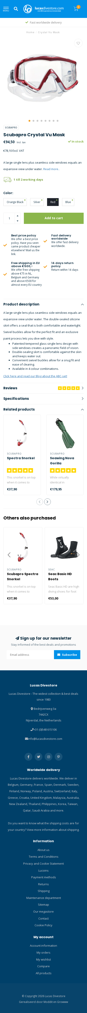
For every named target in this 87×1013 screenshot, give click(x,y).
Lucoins (43, 870)
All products (44, 973)
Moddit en (50, 1002)
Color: (8, 192)
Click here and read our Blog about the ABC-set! (35, 376)
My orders (43, 952)
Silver (36, 202)
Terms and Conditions (43, 857)
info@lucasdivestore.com (45, 739)
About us (43, 850)
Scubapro (11, 127)
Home (30, 32)
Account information (43, 946)
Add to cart (54, 218)
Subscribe (69, 655)
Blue (68, 202)
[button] (29, 121)
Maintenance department (43, 898)
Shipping (44, 891)
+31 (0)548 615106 (45, 729)
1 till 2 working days (28, 179)
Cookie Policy (43, 925)
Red (52, 202)
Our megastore (43, 911)
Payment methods (43, 877)
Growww (62, 1002)
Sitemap (43, 905)
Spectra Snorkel (21, 458)
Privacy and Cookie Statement (43, 863)
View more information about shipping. (53, 830)
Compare (43, 966)
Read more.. (51, 169)
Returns (43, 884)
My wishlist (43, 959)
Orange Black (15, 202)
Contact (43, 918)
